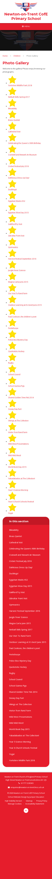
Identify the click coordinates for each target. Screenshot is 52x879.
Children (17, 56)
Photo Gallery (32, 56)
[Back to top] (26, 810)
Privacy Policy (41, 801)
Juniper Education (37, 797)
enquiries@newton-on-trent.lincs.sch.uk (27, 787)
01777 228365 (27, 783)
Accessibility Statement (34, 804)
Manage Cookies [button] (14, 804)
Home (5, 56)
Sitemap (29, 801)
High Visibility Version (13, 801)
